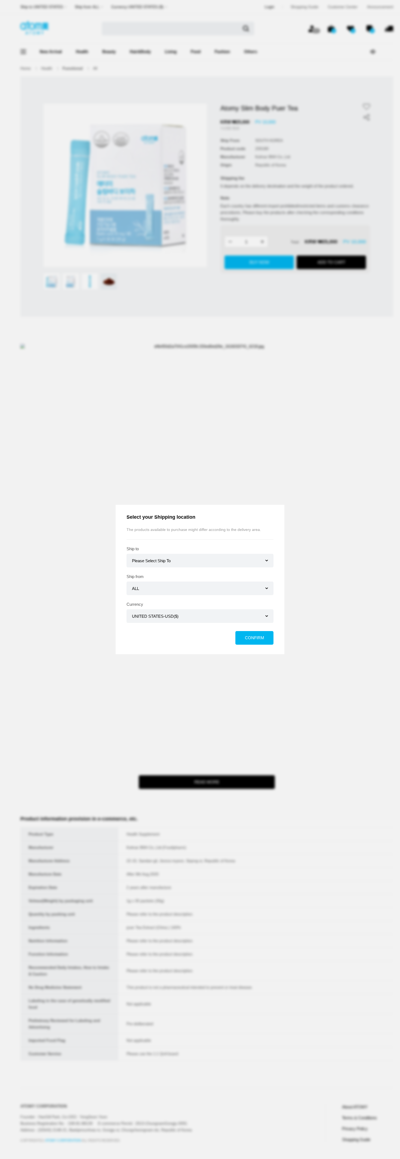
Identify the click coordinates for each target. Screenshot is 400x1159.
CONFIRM (254, 637)
